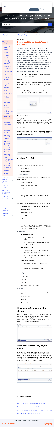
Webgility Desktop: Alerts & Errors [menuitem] (5, 180)
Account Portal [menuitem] (26, 420)
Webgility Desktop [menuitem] (5, 42)
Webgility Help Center (8, 35)
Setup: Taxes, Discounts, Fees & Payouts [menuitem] (8, 111)
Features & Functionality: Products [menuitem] (7, 136)
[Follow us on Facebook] (46, 424)
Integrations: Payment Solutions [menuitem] (7, 85)
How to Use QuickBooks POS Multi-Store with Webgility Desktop (31, 403)
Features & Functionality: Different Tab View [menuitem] (7, 123)
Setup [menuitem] (5, 90)
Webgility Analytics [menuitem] (6, 174)
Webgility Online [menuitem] (5, 186)
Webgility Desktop (22, 35)
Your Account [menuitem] (6, 203)
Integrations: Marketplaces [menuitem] (7, 67)
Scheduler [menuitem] (6, 170)
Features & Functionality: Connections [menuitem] (7, 165)
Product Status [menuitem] (35, 420)
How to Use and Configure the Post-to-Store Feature (28, 413)
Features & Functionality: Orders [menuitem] (7, 130)
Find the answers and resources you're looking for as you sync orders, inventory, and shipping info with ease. (27, 17)
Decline (44, 9)
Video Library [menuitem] (18, 420)
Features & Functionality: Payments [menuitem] (7, 149)
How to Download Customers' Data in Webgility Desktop (29, 406)
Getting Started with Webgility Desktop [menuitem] (7, 54)
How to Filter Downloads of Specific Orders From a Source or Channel (32, 400)
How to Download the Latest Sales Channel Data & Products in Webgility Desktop (34, 410)
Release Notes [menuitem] (6, 206)
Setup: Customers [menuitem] (7, 101)
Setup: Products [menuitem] (6, 96)
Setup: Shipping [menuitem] (6, 106)
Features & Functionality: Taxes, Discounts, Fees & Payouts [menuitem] (8, 157)
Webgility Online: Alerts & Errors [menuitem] (6, 192)
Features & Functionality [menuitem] (7, 117)
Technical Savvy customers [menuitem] (5, 215)
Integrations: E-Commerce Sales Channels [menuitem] (8, 72)
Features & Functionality (37, 35)
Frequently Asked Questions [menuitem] (7, 47)
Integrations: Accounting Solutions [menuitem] (7, 61)
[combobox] (25, 24)
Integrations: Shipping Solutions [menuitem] (7, 79)
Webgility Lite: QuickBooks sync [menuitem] (6, 198)
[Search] (50, 24)
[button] (12, 41)
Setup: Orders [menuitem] (8, 93)
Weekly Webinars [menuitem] (5, 209)
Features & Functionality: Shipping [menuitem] (7, 143)
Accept (34, 9)
